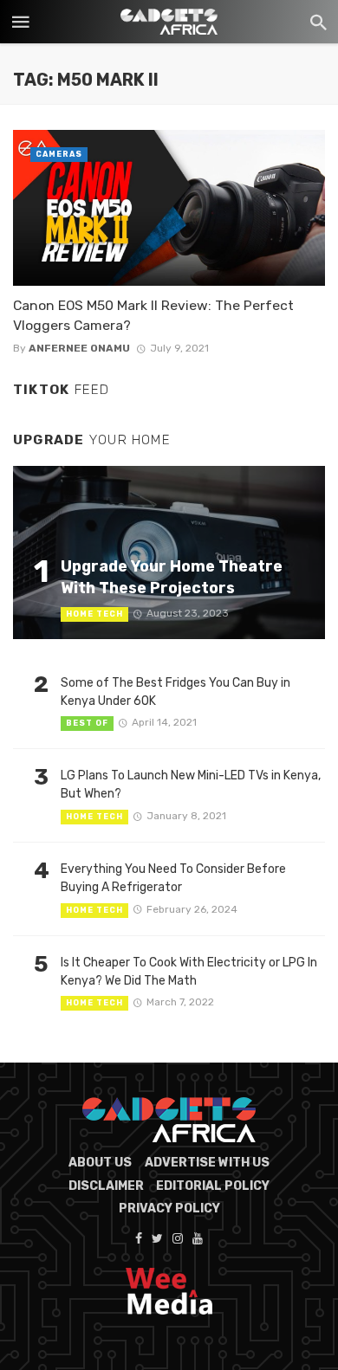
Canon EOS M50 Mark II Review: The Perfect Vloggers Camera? (153, 315)
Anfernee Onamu (79, 348)
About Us (100, 1162)
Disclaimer (106, 1186)
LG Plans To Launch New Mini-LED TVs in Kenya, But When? (191, 784)
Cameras (59, 154)
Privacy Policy (169, 1208)
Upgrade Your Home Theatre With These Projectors (172, 577)
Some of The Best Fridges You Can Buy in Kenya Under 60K (175, 691)
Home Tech (94, 614)
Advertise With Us (207, 1162)
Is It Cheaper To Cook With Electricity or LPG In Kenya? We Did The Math (189, 971)
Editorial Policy (213, 1186)
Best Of (87, 723)
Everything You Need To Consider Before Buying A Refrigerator (173, 878)
